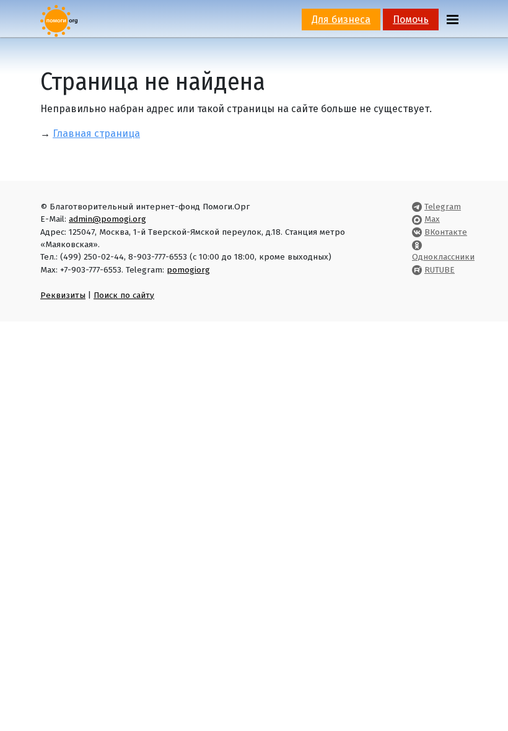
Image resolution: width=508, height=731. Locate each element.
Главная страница (96, 133)
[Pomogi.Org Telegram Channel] (417, 206)
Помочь (411, 19)
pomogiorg (188, 270)
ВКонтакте (445, 232)
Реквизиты (62, 295)
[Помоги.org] (58, 20)
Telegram (442, 206)
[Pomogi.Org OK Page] (417, 244)
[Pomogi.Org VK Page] (417, 232)
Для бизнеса (341, 19)
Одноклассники (443, 257)
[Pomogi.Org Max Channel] (417, 219)
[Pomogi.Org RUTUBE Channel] (417, 270)
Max (432, 219)
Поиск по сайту (124, 295)
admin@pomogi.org (107, 219)
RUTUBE (439, 270)
